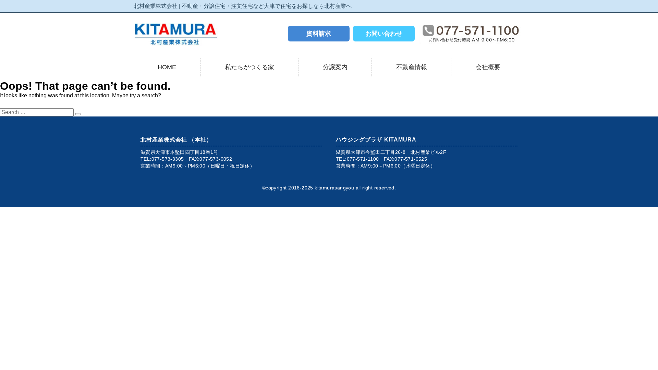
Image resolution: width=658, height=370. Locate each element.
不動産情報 (411, 67)
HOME (167, 67)
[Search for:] (37, 112)
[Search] (78, 114)
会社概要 (488, 67)
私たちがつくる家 (249, 67)
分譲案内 (335, 67)
